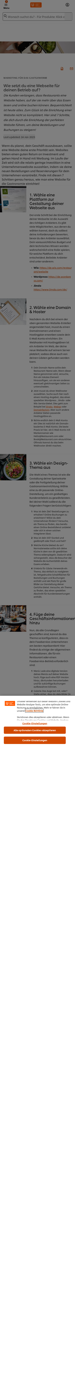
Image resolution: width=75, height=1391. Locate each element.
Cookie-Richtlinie (34, 710)
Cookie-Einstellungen (34, 723)
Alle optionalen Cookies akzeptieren (35, 730)
